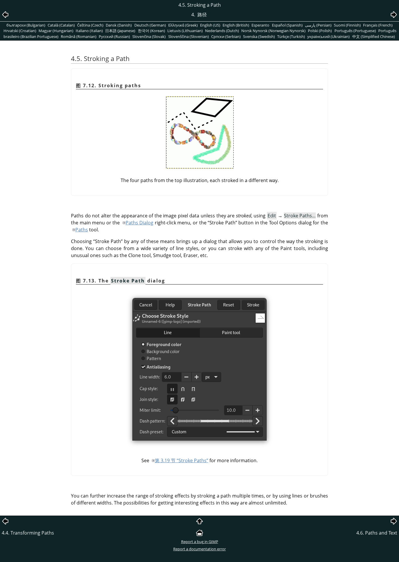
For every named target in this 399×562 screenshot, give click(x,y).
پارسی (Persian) (318, 25)
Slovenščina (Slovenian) (188, 36)
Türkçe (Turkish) (291, 36)
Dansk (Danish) (119, 25)
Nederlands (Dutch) (222, 30)
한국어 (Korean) (151, 30)
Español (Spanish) (287, 25)
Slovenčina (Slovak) (149, 36)
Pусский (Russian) (114, 36)
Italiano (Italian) (89, 30)
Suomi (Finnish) (347, 25)
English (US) (210, 25)
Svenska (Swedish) (259, 36)
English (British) (236, 25)
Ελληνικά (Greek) (183, 25)
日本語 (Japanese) (120, 30)
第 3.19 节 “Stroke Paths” (181, 460)
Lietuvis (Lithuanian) (185, 30)
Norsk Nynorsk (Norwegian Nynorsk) (273, 30)
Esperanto (260, 25)
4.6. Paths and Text (376, 533)
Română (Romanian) (78, 36)
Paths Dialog (140, 222)
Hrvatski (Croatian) (20, 30)
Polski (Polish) (320, 30)
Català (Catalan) (61, 25)
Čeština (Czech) (90, 25)
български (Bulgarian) (25, 25)
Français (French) (378, 25)
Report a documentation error (199, 548)
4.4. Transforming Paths (28, 533)
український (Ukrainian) (328, 36)
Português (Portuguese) (355, 30)
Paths (81, 229)
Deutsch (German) (150, 25)
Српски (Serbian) (226, 36)
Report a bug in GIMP (199, 541)
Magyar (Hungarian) (56, 30)
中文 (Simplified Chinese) (373, 36)
